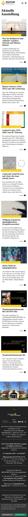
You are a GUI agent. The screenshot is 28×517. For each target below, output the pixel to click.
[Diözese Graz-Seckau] (14, 416)
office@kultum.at (16, 437)
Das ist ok (20, 514)
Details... (3, 511)
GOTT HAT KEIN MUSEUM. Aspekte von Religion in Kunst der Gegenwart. (14, 446)
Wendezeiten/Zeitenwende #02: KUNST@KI (13, 310)
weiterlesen (21, 62)
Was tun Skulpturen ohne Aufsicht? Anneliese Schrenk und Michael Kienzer (13, 41)
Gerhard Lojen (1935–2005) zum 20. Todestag (12, 131)
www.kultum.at (21, 435)
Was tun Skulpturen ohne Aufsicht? (15, 477)
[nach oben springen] (14, 410)
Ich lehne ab (7, 514)
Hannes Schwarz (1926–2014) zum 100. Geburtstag (13, 87)
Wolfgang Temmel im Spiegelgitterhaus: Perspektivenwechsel (11, 222)
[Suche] (22, 3)
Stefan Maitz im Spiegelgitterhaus (9, 266)
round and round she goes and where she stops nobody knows (13, 176)
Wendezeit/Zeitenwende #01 (13, 355)
